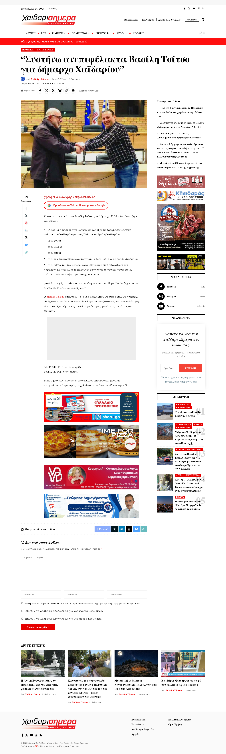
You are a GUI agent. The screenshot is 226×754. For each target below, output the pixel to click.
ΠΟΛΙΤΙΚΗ (28, 49)
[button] (202, 19)
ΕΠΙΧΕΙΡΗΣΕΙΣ (183, 404)
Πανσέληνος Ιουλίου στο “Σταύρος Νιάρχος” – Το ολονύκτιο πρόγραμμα (188, 505)
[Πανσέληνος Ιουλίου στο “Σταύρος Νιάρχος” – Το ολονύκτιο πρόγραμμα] (165, 504)
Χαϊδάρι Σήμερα (40, 79)
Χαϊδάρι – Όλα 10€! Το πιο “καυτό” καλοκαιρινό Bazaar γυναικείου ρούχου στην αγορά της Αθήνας (189, 485)
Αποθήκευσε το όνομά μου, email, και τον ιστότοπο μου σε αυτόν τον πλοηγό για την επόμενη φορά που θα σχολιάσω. (82, 603)
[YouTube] (194, 8)
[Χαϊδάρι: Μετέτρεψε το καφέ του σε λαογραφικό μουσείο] (183, 663)
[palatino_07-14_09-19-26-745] (91, 441)
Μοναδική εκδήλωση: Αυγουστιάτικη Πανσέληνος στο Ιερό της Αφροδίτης (136, 684)
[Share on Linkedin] (26, 230)
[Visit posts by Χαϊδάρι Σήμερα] (23, 79)
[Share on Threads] (53, 91)
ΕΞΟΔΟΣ (180, 497)
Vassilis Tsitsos (55, 297)
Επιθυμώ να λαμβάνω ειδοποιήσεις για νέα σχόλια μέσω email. (64, 610)
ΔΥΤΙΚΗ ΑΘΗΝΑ (183, 424)
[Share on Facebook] (40, 91)
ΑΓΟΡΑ (179, 475)
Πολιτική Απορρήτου (180, 381)
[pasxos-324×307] (181, 227)
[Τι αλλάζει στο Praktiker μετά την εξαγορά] (165, 411)
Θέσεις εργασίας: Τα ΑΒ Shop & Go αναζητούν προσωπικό (54, 41)
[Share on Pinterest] (26, 222)
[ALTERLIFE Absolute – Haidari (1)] (181, 262)
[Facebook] (184, 8)
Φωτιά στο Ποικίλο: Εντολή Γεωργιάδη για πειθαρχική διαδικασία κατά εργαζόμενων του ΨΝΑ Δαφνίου (188, 461)
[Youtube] (181, 306)
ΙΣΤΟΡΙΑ (198, 424)
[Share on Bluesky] (60, 91)
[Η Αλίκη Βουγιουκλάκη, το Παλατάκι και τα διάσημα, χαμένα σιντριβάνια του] (43, 663)
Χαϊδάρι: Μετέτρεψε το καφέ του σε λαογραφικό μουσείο (181, 682)
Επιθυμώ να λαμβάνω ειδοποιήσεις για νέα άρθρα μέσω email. (63, 618)
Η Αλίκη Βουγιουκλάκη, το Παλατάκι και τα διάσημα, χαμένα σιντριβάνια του (180, 112)
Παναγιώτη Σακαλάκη (69, 746)
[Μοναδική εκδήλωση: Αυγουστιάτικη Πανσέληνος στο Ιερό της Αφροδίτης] (136, 663)
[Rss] (203, 8)
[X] (189, 8)
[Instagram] (198, 8)
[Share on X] (47, 91)
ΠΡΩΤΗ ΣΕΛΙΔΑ (45, 49)
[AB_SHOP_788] (91, 407)
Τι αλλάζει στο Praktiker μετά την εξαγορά (188, 413)
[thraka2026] (181, 181)
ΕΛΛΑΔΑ (180, 449)
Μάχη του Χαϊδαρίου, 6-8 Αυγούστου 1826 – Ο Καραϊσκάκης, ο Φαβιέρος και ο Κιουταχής (189, 437)
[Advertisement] (91, 338)
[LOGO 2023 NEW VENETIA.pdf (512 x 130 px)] (91, 477)
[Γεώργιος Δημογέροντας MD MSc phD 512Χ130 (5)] (91, 505)
